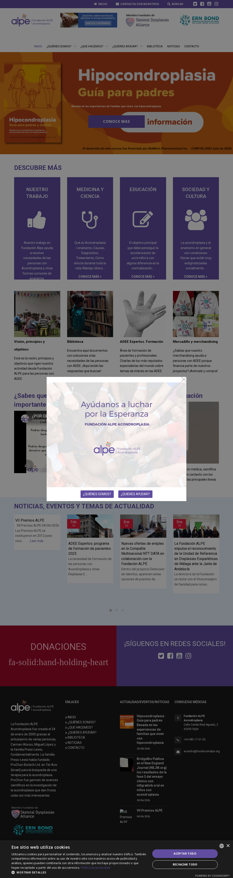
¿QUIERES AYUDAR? (135, 494)
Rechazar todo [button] (185, 864)
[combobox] (221, 846)
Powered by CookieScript (212, 875)
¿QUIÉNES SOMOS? (97, 494)
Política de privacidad (95, 868)
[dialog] (116, 859)
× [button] (228, 846)
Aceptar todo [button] (185, 853)
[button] (79, 872)
